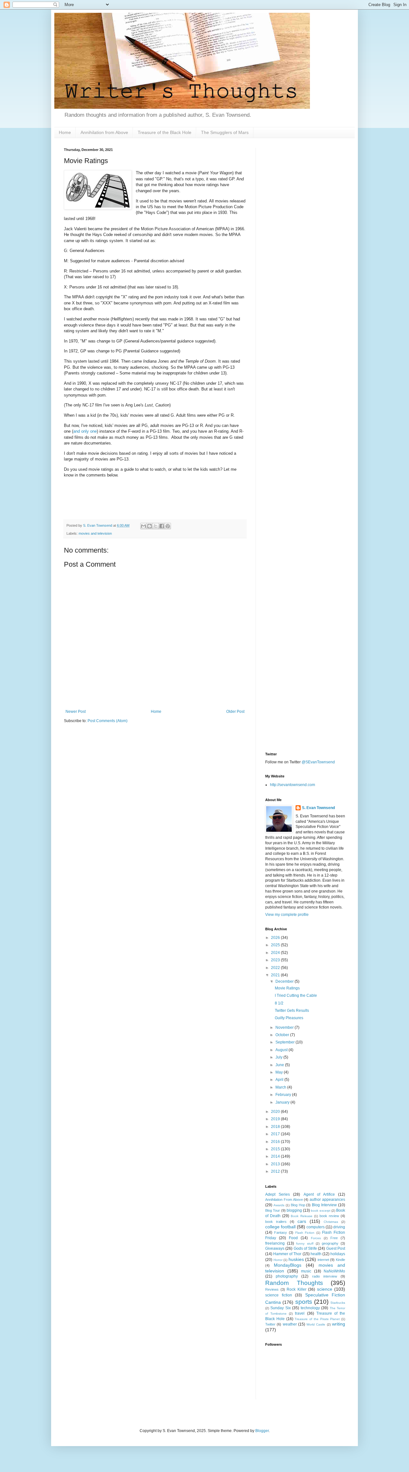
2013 (276, 1164)
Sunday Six (280, 1308)
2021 (276, 975)
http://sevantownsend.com (292, 785)
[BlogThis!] (149, 526)
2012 (276, 1171)
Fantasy (280, 1232)
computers (315, 1227)
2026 (276, 937)
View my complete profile (287, 914)
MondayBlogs (287, 1265)
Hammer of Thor (287, 1254)
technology (310, 1308)
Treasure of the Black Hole (164, 132)
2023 (276, 960)
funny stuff (304, 1243)
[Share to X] (155, 526)
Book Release (301, 1216)
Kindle (340, 1260)
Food (293, 1238)
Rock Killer (296, 1289)
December (285, 981)
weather (290, 1324)
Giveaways (274, 1248)
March (281, 1087)
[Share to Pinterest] (168, 526)
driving (339, 1227)
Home (65, 132)
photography (287, 1276)
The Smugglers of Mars (225, 132)
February (283, 1094)
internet (323, 1260)
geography (330, 1243)
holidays (337, 1254)
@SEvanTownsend (318, 762)
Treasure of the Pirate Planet (317, 1319)
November (285, 1027)
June (280, 1065)
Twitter (270, 1324)
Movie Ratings (287, 988)
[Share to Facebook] (161, 526)
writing (338, 1323)
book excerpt (320, 1210)
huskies (296, 1259)
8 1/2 (279, 1003)
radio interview (324, 1276)
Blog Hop (298, 1205)
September (285, 1042)
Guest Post (335, 1248)
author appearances (327, 1199)
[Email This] (143, 526)
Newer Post (76, 711)
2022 (276, 967)
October (282, 1035)
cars (301, 1221)
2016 (276, 1141)
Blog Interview (324, 1205)
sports (303, 1301)
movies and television (95, 533)
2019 (276, 1119)
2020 (276, 1111)
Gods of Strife (305, 1248)
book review (329, 1216)
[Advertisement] (305, 244)
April (279, 1079)
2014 (276, 1156)
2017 (276, 1134)
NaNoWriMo (334, 1271)
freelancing (275, 1243)
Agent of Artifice (319, 1194)
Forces (316, 1238)
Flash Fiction (305, 1232)
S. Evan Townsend (318, 808)
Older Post (235, 711)
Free (334, 1238)
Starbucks (337, 1302)
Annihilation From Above (284, 1199)
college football (280, 1226)
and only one (85, 431)
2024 (276, 952)
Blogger (262, 1431)
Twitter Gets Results (292, 1010)
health (316, 1254)
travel (300, 1313)
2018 (276, 1126)
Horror (278, 1260)
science (324, 1289)
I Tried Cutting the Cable (296, 995)
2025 (276, 945)
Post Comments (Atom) (107, 721)
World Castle (315, 1324)
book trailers (276, 1222)
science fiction (278, 1295)
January (282, 1102)
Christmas (331, 1222)
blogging (294, 1210)
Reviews (272, 1289)
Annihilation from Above (104, 132)
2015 (276, 1149)
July (279, 1057)
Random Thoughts (294, 1282)
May (279, 1072)
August (282, 1050)
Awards (279, 1205)
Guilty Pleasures (289, 1018)
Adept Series (277, 1194)
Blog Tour (272, 1210)
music (306, 1271)
